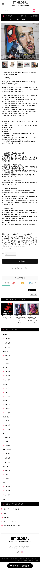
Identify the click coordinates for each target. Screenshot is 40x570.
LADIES (5, 351)
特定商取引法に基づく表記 (12, 525)
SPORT (5, 367)
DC (4, 433)
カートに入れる (20, 261)
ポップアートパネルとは (11, 509)
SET (4, 499)
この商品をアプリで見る (20, 268)
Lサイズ (7, 343)
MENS (5, 335)
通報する (33, 294)
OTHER (5, 466)
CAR (4, 482)
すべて (7, 283)
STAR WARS (7, 450)
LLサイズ (7, 347)
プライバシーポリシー (11, 521)
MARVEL (6, 417)
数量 (3, 253)
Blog (5, 513)
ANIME (5, 384)
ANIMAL (5, 400)
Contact (6, 517)
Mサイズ (7, 339)
